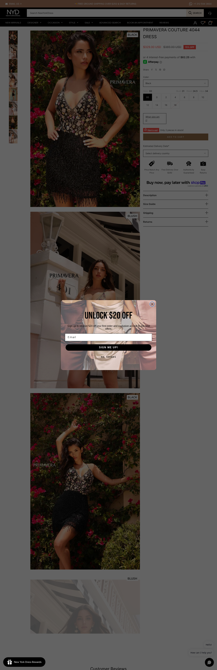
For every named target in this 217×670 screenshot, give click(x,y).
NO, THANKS (108, 357)
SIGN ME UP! (108, 347)
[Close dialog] (152, 304)
